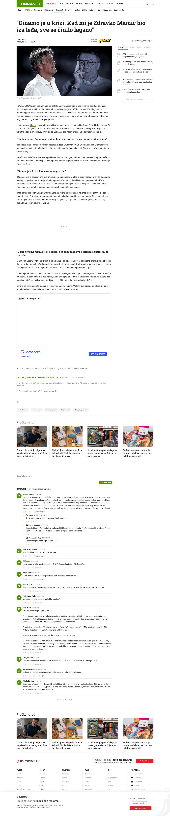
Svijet (19, 774)
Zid (61, 4)
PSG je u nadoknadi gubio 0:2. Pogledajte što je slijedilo (135, 55)
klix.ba (33, 125)
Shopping (65, 774)
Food (64, 785)
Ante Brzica (27, 584)
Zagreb (19, 785)
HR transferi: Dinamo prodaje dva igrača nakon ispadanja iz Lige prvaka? (137, 71)
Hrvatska (20, 778)
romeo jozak (51, 410)
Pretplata (51, 4)
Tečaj (110, 774)
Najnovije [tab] (123, 47)
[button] (20, 436)
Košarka (92, 10)
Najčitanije (48, 10)
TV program (112, 778)
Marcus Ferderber (30, 549)
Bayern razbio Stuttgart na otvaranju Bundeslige (136, 91)
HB (19, 659)
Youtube (138, 778)
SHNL (84, 10)
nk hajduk (36, 410)
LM (19, 574)
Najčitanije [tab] (136, 47)
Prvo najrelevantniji (40, 489)
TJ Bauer (26, 561)
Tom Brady (27, 608)
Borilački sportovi (105, 10)
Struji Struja (33, 515)
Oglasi (100, 4)
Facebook (138, 774)
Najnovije (38, 10)
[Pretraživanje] (151, 4)
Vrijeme (111, 785)
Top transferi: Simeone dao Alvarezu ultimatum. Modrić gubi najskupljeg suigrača (138, 82)
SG (19, 671)
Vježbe (87, 785)
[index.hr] (30, 3)
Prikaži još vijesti (134, 99)
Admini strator (28, 494)
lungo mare (27, 573)
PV (19, 597)
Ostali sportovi (119, 10)
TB (19, 562)
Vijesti (69, 4)
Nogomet (59, 10)
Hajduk (77, 10)
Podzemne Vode (29, 596)
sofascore (65, 410)
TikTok (137, 785)
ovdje (76, 383)
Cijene (110, 4)
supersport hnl (81, 410)
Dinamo (68, 10)
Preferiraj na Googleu (143, 41)
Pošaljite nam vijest (138, 789)
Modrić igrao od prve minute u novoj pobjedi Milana (138, 63)
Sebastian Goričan (30, 669)
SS (26, 515)
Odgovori (88, 789)
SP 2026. (28, 10)
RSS (109, 789)
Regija (19, 781)
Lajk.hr (87, 781)
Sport (79, 4)
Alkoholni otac (28, 681)
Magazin (66, 770)
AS (19, 496)
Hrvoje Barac (28, 658)
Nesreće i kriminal (23, 789)
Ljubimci (65, 781)
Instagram (138, 781)
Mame (64, 789)
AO (19, 682)
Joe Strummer (34, 525)
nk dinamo (22, 410)
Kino (109, 781)
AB (19, 586)
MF (19, 551)
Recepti (88, 778)
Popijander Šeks (34, 538)
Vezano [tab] (147, 47)
